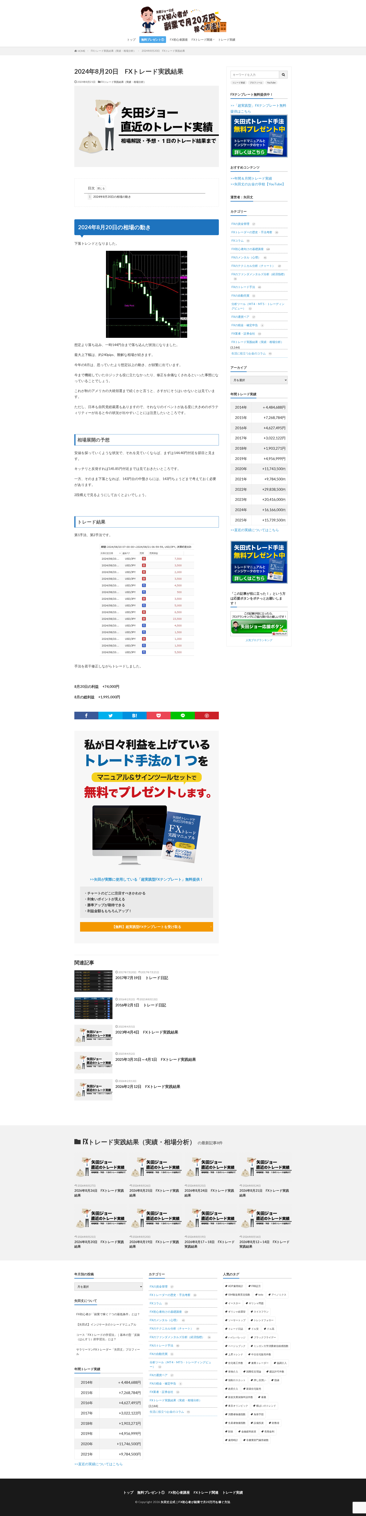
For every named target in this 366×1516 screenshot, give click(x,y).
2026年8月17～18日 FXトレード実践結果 (210, 1244)
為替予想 (259, 1414)
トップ (131, 39)
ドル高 (270, 1328)
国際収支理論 (253, 1371)
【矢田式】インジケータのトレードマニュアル (106, 1324)
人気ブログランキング (259, 640)
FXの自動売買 (243, 295)
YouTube (271, 82)
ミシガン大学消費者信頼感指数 (271, 1345)
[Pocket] (159, 715)
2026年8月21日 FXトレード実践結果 (264, 1193)
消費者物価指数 (237, 1414)
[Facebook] (86, 715)
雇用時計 (233, 1440)
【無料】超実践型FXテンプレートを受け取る (146, 927)
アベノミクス (278, 1294)
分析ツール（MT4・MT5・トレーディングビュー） (257, 306)
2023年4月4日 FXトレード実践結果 (146, 1032)
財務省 (275, 1422)
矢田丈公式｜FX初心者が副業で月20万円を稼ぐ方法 (195, 1502)
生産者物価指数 (237, 1422)
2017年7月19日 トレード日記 (141, 977)
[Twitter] (110, 715)
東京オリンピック (238, 1405)
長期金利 (269, 1431)
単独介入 (233, 1371)
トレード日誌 (235, 1328)
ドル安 (255, 1328)
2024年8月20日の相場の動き (110, 196)
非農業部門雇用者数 (257, 1440)
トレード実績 (226, 39)
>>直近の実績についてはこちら (254, 530)
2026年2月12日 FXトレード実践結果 (147, 1086)
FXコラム (240, 240)
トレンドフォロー (264, 1320)
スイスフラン (261, 1311)
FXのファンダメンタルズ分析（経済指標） (259, 276)
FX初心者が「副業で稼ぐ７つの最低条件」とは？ (108, 1314)
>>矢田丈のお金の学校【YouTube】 (258, 184)
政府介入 (233, 1388)
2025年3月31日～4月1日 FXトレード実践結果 (155, 1059)
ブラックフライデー (265, 1337)
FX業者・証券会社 (246, 333)
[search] (283, 75)
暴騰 (263, 1397)
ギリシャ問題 (256, 1303)
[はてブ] (135, 715)
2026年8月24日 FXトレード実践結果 (209, 1193)
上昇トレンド (235, 1354)
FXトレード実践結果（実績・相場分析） (113, 50)
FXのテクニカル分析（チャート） (256, 265)
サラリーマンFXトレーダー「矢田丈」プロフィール (108, 1351)
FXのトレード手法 (246, 287)
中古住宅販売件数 (261, 1354)
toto (260, 1294)
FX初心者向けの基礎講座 (250, 249)
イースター (234, 1303)
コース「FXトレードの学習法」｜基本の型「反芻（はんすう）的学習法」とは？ (108, 1337)
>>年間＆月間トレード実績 (251, 178)
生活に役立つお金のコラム (251, 353)
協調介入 (282, 1362)
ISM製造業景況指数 (239, 1294)
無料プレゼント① (152, 39)
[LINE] (183, 715)
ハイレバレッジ (237, 1337)
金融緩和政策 (248, 1431)
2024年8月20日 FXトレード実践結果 (163, 50)
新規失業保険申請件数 (240, 1397)
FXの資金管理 (243, 223)
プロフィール (256, 82)
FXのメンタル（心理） (248, 257)
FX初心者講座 (179, 39)
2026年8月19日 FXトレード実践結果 (154, 1244)
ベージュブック (237, 1345)
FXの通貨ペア (243, 316)
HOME (81, 51)
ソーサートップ (237, 1320)
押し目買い (260, 1380)
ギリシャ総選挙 (237, 1311)
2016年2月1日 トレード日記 (140, 1005)
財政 (230, 1431)
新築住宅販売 (253, 1388)
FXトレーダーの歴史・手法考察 (254, 232)
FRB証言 (256, 1286)
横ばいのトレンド (266, 1405)
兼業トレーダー (260, 1362)
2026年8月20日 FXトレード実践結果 (99, 1244)
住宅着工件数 (235, 1362)
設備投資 (259, 1422)
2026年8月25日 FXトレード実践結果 (154, 1193)
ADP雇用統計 (235, 1286)
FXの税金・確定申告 (247, 325)
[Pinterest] (207, 715)
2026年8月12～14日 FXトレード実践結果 (264, 1244)
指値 (276, 1380)
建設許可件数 (276, 1371)
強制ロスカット (237, 1380)
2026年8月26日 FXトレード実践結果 (99, 1193)
